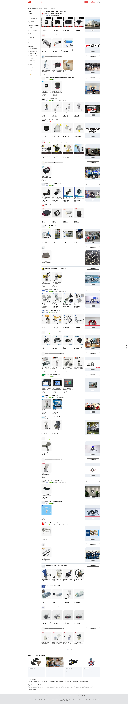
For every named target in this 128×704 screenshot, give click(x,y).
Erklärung (47, 695)
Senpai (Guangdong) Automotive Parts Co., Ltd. (54, 628)
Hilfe (89, 6)
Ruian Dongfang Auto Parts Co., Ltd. (52, 585)
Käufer (84, 6)
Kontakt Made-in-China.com (66, 695)
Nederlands (77, 696)
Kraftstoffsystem (75, 681)
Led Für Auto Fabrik (41, 687)
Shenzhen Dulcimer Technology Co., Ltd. (53, 480)
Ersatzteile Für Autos (45, 681)
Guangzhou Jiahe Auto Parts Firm (52, 289)
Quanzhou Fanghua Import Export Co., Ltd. (53, 56)
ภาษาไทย (83, 696)
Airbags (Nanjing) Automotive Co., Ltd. (53, 331)
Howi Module (48, 204)
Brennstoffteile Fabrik (49, 687)
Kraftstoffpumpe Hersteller (68, 687)
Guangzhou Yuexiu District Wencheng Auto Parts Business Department (59, 77)
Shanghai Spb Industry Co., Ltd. (51, 34)
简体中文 (40, 696)
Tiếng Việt (89, 696)
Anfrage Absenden (93, 35)
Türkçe (86, 696)
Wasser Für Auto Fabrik (58, 687)
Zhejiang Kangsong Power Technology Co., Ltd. (54, 353)
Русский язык (67, 696)
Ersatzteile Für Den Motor (84, 681)
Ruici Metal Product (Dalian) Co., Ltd (52, 522)
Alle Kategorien (31, 6)
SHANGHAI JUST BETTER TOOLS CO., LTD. (53, 543)
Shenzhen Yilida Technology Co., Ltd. (52, 374)
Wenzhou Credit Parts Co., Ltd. (51, 140)
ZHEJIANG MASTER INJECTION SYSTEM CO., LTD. (55, 268)
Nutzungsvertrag (52, 695)
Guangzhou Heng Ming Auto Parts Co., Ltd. (54, 162)
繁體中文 (43, 696)
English (37, 696)
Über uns (44, 695)
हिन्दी (80, 696)
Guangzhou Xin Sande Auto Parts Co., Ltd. (53, 459)
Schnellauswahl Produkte (74, 695)
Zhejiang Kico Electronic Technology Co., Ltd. (54, 606)
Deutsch (56, 696)
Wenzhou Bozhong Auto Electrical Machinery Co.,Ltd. (56, 565)
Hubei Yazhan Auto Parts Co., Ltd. (52, 395)
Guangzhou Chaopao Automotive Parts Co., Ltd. (55, 13)
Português (59, 696)
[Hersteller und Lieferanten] (33, 2)
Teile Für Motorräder (68, 681)
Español (53, 696)
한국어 (71, 696)
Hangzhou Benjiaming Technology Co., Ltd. (54, 416)
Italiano (63, 696)
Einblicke (80, 695)
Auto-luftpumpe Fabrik (32, 687)
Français (50, 696)
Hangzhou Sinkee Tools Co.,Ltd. (51, 437)
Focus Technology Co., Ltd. (63, 698)
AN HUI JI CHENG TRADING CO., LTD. (52, 310)
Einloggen (98, 2)
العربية (74, 696)
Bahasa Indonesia (94, 696)
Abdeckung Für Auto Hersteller (79, 687)
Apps (93, 6)
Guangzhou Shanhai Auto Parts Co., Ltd (53, 183)
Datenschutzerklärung (58, 695)
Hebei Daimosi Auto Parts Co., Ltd (52, 246)
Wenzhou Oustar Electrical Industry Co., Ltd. (54, 119)
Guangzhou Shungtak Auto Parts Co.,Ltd (53, 501)
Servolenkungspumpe (59, 681)
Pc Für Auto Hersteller (32, 689)
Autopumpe (52, 681)
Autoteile (30, 681)
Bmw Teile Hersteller (89, 687)
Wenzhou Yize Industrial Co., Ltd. (52, 225)
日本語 (47, 696)
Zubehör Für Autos (36, 681)
